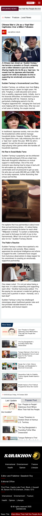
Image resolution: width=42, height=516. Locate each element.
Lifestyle (34, 468)
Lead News (26, 17)
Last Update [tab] (11, 400)
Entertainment (22, 464)
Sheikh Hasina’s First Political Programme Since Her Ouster (28, 386)
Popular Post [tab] (31, 400)
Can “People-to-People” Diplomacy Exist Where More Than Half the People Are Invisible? (28, 332)
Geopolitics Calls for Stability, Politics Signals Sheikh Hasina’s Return (28, 376)
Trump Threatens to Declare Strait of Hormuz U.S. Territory (28, 419)
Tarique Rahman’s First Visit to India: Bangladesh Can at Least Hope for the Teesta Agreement (28, 355)
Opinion (22, 468)
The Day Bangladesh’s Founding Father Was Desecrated (25, 343)
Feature (34, 464)
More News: (6, 325)
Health (10, 468)
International (10, 464)
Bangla (30, 3)
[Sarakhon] (21, 456)
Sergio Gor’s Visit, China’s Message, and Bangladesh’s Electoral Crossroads (27, 366)
